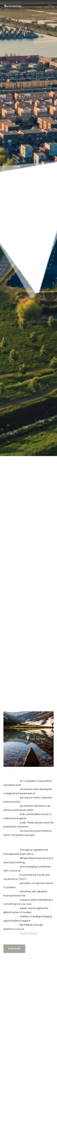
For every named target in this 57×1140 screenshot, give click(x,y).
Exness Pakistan (28, 933)
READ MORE (14, 948)
